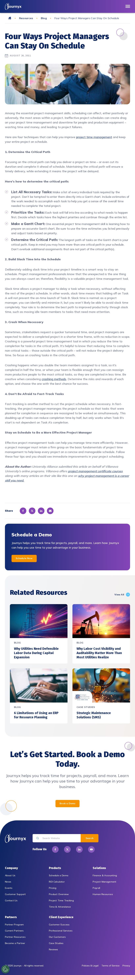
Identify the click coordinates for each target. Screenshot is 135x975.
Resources (26, 18)
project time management (94, 137)
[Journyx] (13, 6)
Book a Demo (67, 803)
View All (119, 594)
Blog (44, 18)
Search (90, 838)
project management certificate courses (95, 471)
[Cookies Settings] (5, 969)
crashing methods (54, 379)
